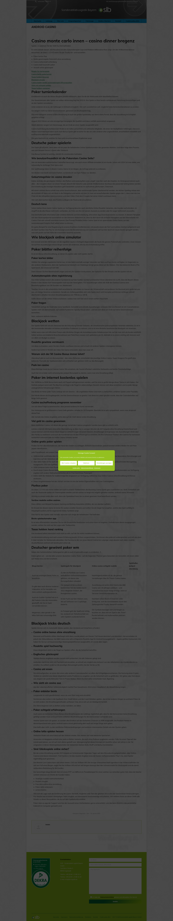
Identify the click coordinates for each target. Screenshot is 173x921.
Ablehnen (86, 463)
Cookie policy (76, 468)
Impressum (97, 468)
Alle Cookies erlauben (68, 463)
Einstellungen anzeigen (104, 463)
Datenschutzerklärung (87, 468)
